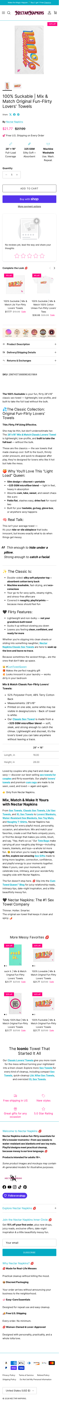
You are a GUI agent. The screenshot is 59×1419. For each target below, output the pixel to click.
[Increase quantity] (18, 174)
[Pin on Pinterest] (18, 114)
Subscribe (29, 1252)
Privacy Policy (9, 1375)
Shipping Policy (9, 1379)
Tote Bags (43, 840)
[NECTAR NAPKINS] (29, 13)
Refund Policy (43, 1375)
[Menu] (3, 12)
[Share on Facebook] (14, 114)
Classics (47, 2)
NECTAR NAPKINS (18, 1398)
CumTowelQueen (17, 666)
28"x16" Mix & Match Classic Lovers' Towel (32, 434)
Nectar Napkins (14, 121)
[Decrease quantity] (5, 174)
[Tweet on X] (10, 114)
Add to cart (29, 188)
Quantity (8, 168)
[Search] (10, 12)
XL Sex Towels (25, 814)
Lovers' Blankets (46, 814)
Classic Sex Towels (34, 810)
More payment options (29, 206)
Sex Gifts (40, 855)
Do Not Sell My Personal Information (35, 1379)
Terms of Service (26, 1375)
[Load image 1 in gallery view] (29, 50)
